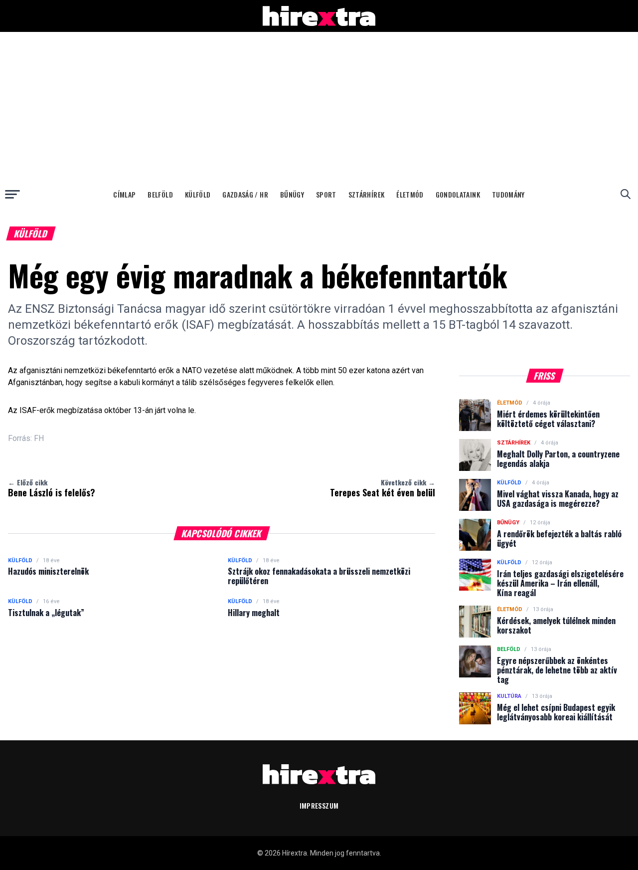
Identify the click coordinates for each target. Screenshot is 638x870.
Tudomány (508, 194)
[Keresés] (625, 194)
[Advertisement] (319, 107)
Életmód (409, 194)
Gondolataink (458, 194)
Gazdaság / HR (245, 194)
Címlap (124, 194)
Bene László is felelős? (51, 488)
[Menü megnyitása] (12, 194)
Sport (326, 194)
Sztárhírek (366, 194)
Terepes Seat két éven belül (382, 488)
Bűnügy (292, 194)
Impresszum (319, 805)
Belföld (160, 194)
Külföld (197, 194)
